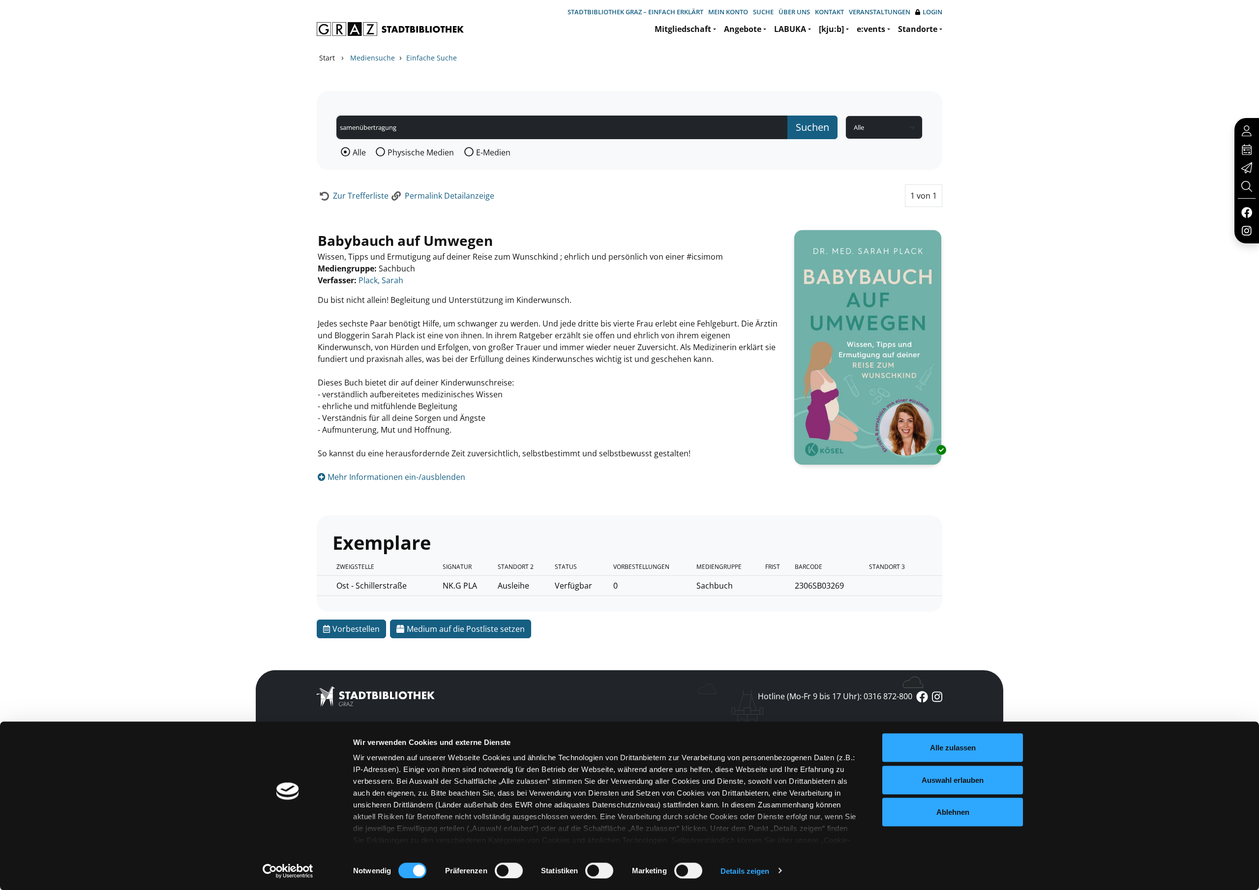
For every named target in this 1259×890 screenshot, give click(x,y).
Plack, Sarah (381, 280)
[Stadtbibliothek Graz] (390, 29)
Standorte (917, 29)
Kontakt (829, 11)
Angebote (742, 29)
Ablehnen (952, 812)
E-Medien (493, 152)
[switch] (509, 870)
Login (932, 11)
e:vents (871, 29)
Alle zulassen (953, 747)
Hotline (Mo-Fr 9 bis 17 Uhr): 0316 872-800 (835, 696)
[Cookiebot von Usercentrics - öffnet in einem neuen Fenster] (288, 870)
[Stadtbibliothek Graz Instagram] (1247, 230)
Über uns (794, 11)
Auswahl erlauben (953, 779)
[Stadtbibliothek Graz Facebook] (1246, 212)
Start (327, 57)
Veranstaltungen (879, 11)
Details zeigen (744, 870)
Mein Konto (728, 11)
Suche (763, 11)
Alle (359, 152)
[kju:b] (831, 29)
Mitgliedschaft (683, 29)
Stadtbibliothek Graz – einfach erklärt (635, 11)
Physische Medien (421, 152)
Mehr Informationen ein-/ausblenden (395, 477)
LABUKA (790, 29)
